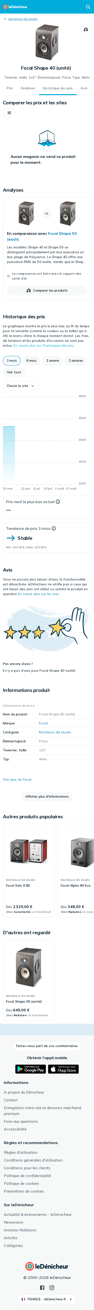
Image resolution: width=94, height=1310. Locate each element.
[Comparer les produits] (86, 29)
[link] (47, 248)
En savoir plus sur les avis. (39, 594)
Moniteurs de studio (23, 19)
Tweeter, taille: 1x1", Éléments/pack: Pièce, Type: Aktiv (47, 77)
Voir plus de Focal (17, 779)
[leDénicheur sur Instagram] (52, 1287)
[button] (9, 113)
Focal (43, 723)
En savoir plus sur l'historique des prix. (43, 345)
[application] (47, 443)
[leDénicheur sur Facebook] (42, 1287)
